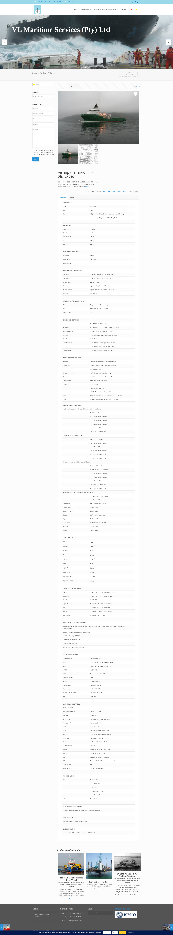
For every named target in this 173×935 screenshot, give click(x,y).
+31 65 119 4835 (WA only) (56, 2)
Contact (72, 197)
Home (123, 73)
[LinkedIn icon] (137, 2)
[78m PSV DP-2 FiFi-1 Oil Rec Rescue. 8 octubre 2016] (168, 927)
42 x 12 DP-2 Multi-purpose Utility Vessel (71, 879)
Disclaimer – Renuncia (95, 913)
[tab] (63, 197)
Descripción (63, 197)
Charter (136, 191)
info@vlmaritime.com (73, 2)
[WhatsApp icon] (133, 2)
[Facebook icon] (135, 2)
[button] (135, 94)
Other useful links (122, 909)
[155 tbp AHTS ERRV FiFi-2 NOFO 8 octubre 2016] (5, 927)
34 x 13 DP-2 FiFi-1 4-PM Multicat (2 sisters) (127, 875)
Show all (137, 86)
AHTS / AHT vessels (132, 75)
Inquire (87, 186)
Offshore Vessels (133, 73)
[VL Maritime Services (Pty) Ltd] (37, 9)
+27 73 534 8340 (41, 2)
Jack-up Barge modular (99, 882)
